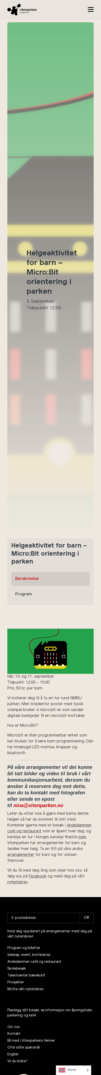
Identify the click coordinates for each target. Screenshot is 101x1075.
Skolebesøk (16, 969)
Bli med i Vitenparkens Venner (31, 1041)
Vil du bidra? (17, 1061)
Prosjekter (15, 982)
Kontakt (13, 1034)
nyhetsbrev (17, 882)
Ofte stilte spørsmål (23, 1048)
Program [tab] (23, 594)
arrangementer (20, 855)
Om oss (13, 1027)
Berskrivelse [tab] (27, 579)
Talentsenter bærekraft (26, 975)
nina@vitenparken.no (38, 805)
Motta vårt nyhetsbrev (25, 989)
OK (86, 918)
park (82, 837)
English (13, 1054)
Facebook (37, 876)
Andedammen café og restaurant (34, 962)
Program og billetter (23, 948)
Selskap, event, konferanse (28, 955)
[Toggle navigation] (91, 9)
